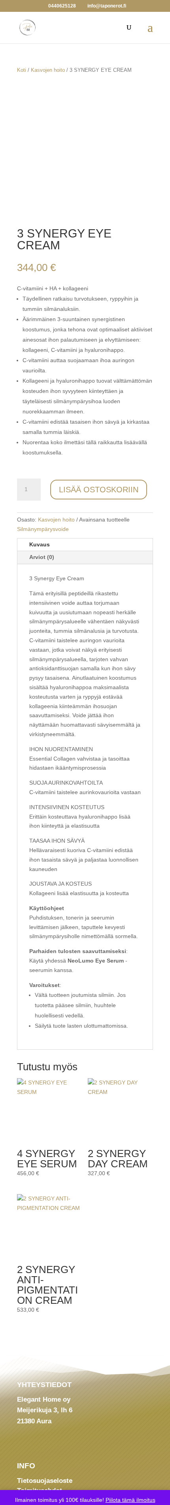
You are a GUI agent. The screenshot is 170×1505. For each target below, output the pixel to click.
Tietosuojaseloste (44, 1480)
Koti (21, 70)
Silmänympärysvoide (43, 529)
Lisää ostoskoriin (98, 489)
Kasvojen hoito (48, 70)
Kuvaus (39, 544)
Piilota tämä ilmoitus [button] (130, 1500)
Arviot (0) (41, 557)
